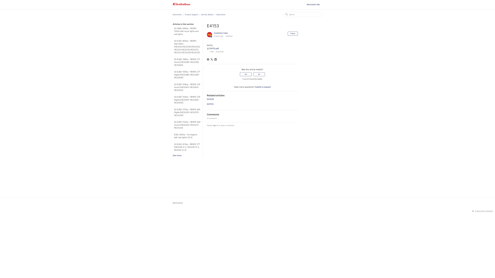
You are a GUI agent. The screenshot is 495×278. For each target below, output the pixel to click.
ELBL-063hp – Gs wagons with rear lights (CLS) (185, 136)
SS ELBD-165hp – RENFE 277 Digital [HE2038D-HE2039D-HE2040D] (187, 75)
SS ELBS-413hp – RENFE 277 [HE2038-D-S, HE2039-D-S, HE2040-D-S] (187, 147)
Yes (245, 74)
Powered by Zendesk (484, 211)
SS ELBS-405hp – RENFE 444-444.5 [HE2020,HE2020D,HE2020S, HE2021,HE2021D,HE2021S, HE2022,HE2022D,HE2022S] (187, 47)
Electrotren (177, 15)
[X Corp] (212, 59)
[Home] (182, 6)
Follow (292, 33)
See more (177, 155)
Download (220, 52)
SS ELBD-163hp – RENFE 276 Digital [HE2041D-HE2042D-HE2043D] (187, 100)
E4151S (210, 104)
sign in (215, 125)
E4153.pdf (214, 48)
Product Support (191, 15)
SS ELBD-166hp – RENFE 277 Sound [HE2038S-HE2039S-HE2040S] (187, 62)
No (259, 74)
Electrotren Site (313, 4)
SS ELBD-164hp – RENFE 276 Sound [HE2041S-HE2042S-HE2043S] (187, 87)
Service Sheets (207, 15)
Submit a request (263, 87)
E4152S (210, 99)
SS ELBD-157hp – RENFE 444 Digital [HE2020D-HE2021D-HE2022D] (187, 112)
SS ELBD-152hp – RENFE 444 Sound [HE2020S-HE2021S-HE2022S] (187, 125)
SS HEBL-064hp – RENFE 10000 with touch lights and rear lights (186, 31)
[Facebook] (208, 59)
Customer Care (221, 33)
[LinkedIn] (215, 59)
